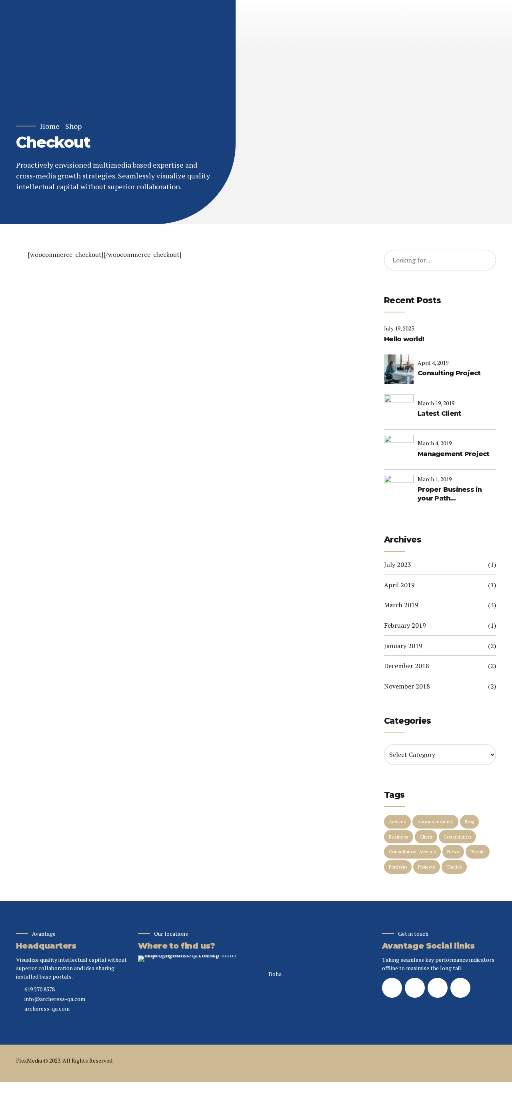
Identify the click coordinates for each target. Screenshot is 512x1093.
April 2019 (399, 585)
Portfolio (398, 867)
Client (426, 837)
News (453, 852)
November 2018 (407, 686)
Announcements (435, 822)
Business (398, 837)
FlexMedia (29, 1060)
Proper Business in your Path (450, 494)
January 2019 (403, 645)
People (477, 852)
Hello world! (404, 339)
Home (50, 126)
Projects (426, 867)
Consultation (457, 837)
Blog (469, 822)
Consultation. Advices (412, 852)
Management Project (454, 454)
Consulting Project (449, 373)
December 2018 (406, 665)
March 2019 (401, 605)
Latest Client (439, 413)
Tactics (454, 867)
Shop (73, 126)
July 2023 (397, 564)
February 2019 (405, 625)
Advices (397, 822)
